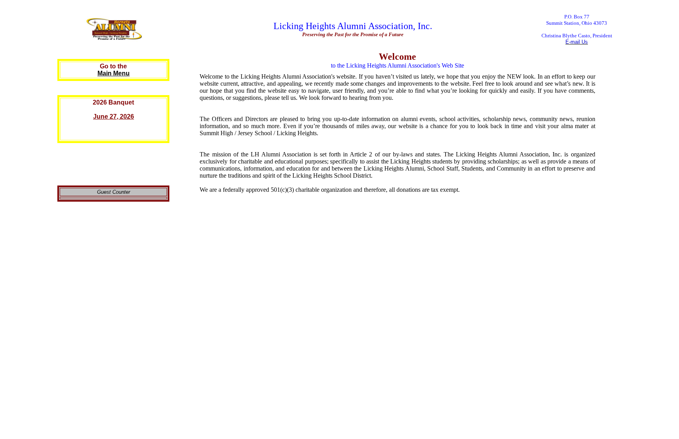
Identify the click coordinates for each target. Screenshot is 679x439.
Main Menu (113, 73)
